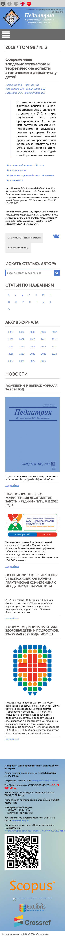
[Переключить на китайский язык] (29, 3)
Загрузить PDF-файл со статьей (24, 237)
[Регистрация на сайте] (3, 3)
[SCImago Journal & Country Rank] (32, 897)
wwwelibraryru (20, 820)
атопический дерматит (21, 165)
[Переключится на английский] (22, 3)
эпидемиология (18, 170)
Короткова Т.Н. (14, 88)
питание (49, 175)
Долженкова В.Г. (35, 92)
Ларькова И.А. (14, 92)
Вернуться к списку (18, 247)
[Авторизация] (9, 3)
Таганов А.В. (31, 84)
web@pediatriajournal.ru (45, 780)
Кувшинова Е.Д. (35, 88)
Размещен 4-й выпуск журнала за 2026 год (31, 387)
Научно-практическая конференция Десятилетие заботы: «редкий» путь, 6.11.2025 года (31, 500)
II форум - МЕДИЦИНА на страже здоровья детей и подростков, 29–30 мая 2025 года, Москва (32, 630)
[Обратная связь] (16, 3)
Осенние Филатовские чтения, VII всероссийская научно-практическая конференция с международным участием (31, 581)
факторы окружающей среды (25, 175)
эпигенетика (16, 180)
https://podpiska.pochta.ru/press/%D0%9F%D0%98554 (35, 830)
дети (41, 165)
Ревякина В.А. (13, 84)
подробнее (12, 485)
